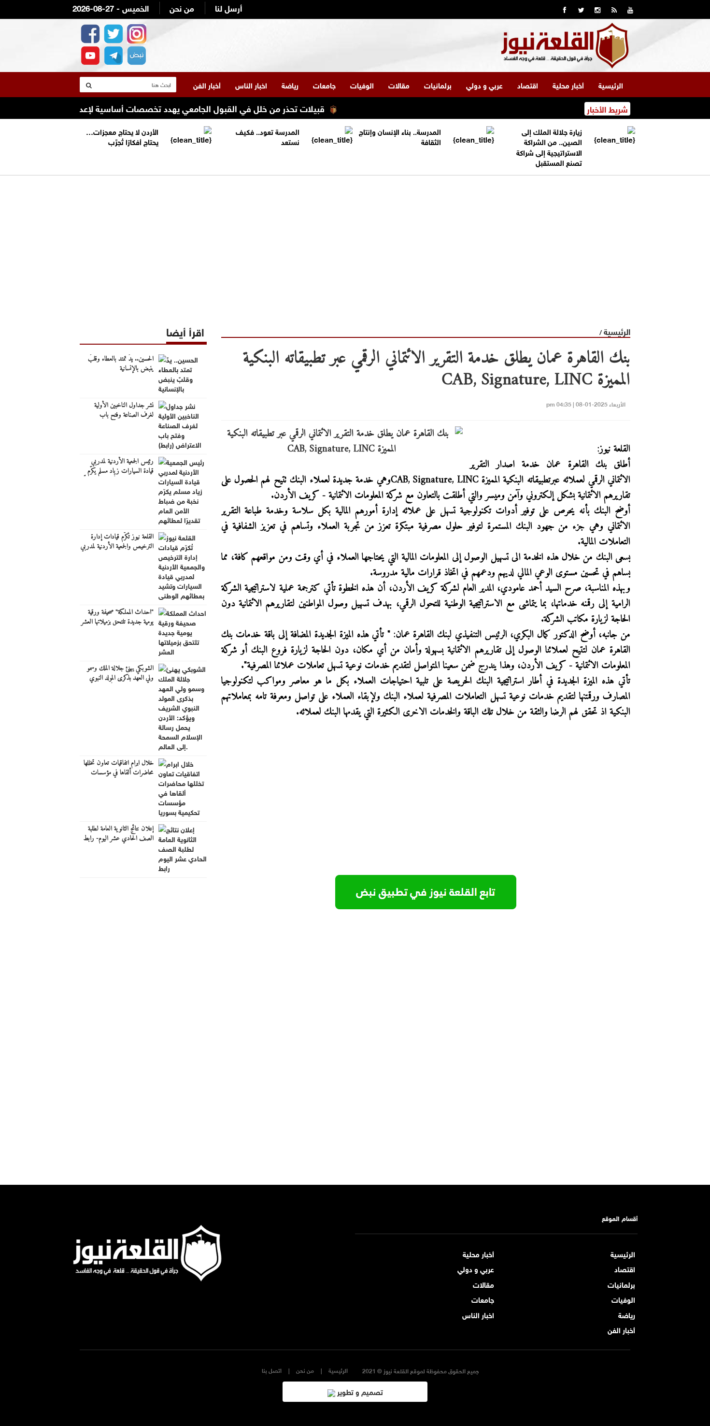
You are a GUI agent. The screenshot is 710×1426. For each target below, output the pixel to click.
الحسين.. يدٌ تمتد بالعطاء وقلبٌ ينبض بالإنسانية (121, 364)
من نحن (182, 7)
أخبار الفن (207, 84)
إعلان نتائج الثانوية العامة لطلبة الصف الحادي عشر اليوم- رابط (119, 834)
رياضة (290, 84)
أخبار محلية (568, 84)
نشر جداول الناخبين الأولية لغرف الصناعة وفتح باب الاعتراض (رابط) (124, 415)
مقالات (399, 84)
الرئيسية (610, 84)
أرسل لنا (228, 7)
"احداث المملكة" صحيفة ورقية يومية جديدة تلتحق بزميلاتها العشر (117, 617)
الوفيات (362, 84)
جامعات (324, 84)
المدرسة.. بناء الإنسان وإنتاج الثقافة (400, 136)
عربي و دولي (484, 84)
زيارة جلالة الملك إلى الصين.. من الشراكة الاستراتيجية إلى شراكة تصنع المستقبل (549, 146)
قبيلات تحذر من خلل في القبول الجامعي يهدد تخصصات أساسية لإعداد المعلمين (206, 108)
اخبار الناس (251, 84)
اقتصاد (527, 84)
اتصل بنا (272, 1370)
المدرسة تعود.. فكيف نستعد (267, 136)
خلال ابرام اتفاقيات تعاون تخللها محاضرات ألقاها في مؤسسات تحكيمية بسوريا (119, 772)
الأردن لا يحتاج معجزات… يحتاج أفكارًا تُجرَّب (122, 136)
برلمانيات (438, 84)
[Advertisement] (355, 243)
